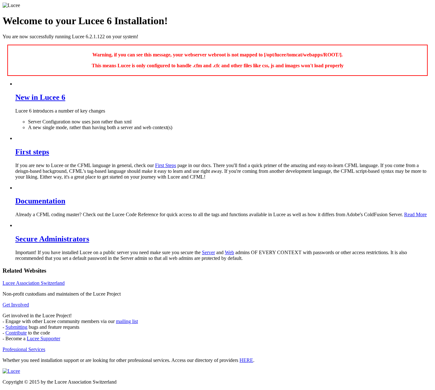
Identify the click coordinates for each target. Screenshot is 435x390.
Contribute (16, 332)
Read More (415, 214)
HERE (246, 360)
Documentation (40, 201)
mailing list (127, 321)
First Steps (165, 165)
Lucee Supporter (43, 338)
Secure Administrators (52, 239)
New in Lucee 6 (40, 97)
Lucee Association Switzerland (34, 283)
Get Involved (16, 304)
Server (208, 252)
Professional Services (24, 349)
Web (229, 252)
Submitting (16, 327)
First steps (32, 152)
